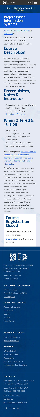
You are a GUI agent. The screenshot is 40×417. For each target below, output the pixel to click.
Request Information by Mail (15, 402)
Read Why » (20, 10)
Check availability (13, 239)
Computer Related (22, 30)
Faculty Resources (11, 340)
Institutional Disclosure (13, 361)
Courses (7, 314)
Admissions (8, 310)
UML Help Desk (10, 351)
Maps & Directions (11, 354)
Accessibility (9, 358)
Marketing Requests (12, 337)
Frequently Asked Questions (15, 365)
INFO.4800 (8, 33)
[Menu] (35, 2)
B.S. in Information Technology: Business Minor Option (18, 161)
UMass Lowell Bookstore (15, 114)
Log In (29, 2)
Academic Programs (12, 307)
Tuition (7, 317)
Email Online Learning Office (15, 293)
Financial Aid (9, 321)
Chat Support (9, 296)
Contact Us (8, 399)
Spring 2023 (9, 30)
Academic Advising (11, 395)
